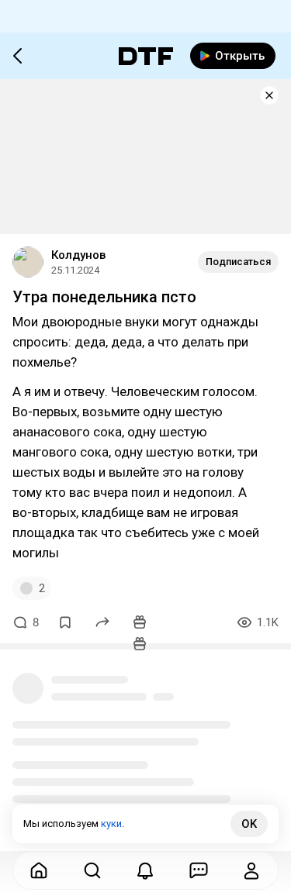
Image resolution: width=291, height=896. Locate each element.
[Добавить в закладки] (65, 622)
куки (111, 823)
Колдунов (78, 255)
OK (249, 824)
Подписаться (238, 261)
